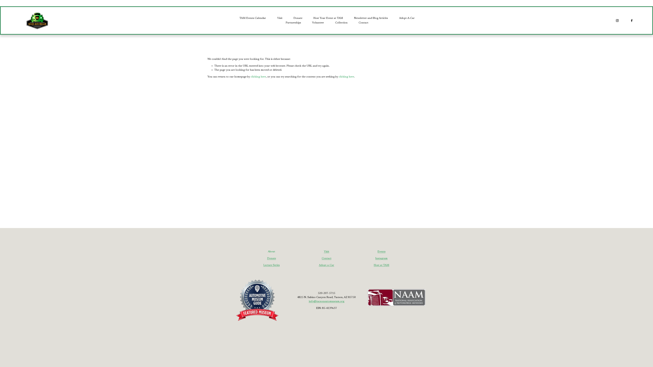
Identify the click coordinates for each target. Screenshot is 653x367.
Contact (363, 22)
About (271, 251)
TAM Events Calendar (252, 18)
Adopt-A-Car (407, 18)
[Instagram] (617, 20)
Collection (341, 22)
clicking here (258, 76)
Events (382, 251)
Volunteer (318, 22)
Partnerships (293, 22)
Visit (279, 18)
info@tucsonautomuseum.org (326, 301)
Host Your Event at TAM (328, 18)
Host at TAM (381, 265)
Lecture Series (271, 265)
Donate (298, 18)
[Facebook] (631, 20)
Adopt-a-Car (326, 265)
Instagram (381, 258)
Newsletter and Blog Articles (371, 18)
